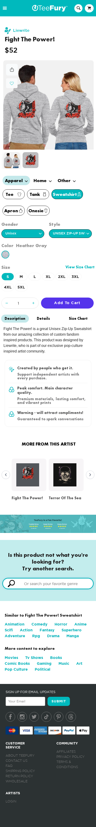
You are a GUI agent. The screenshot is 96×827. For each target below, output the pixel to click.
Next (89, 475)
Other (65, 180)
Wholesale (16, 781)
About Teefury (20, 755)
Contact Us (16, 760)
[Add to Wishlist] (11, 83)
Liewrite (21, 30)
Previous (4, 475)
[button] (11, 82)
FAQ (9, 766)
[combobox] (48, 584)
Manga (72, 635)
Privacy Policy (70, 757)
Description (15, 318)
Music (63, 663)
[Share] (12, 74)
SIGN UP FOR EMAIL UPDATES (30, 692)
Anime (80, 624)
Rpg (36, 635)
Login (11, 801)
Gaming (44, 663)
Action (26, 630)
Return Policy (19, 776)
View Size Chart (80, 267)
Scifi (9, 630)
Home (41, 180)
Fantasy (47, 630)
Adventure (15, 635)
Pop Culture (16, 669)
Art (79, 663)
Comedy (39, 624)
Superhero (72, 630)
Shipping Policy (20, 771)
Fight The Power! (27, 498)
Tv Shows (34, 657)
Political (42, 669)
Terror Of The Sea (65, 498)
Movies (11, 657)
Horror (61, 624)
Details (43, 318)
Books (56, 657)
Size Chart (78, 318)
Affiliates (66, 751)
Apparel (14, 180)
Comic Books (17, 663)
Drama (53, 635)
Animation (14, 624)
